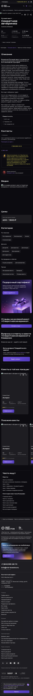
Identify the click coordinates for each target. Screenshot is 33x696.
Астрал (6, 398)
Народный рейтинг (6, 599)
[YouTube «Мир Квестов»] (10, 663)
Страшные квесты (6, 649)
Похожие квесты (12, 47)
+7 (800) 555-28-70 (9, 564)
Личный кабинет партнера (8, 643)
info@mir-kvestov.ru (10, 567)
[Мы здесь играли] (22, 15)
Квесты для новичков (7, 658)
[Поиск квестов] (23, 6)
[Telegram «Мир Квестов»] (6, 663)
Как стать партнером (6, 640)
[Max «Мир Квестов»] (18, 663)
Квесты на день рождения (8, 654)
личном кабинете (20, 352)
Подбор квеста (5, 595)
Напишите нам (10, 173)
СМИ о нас (4, 627)
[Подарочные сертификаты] (26, 6)
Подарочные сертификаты (8, 604)
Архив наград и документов (8, 612)
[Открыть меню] (30, 6)
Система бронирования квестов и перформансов (14, 638)
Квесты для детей (6, 651)
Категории (3, 47)
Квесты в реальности (7, 597)
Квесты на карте (5, 601)
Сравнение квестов (6, 610)
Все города (4, 606)
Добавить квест (5, 636)
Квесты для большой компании (9, 656)
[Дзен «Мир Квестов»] (14, 663)
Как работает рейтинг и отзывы (9, 621)
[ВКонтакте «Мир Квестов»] (2, 663)
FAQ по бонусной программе (8, 623)
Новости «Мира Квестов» (8, 625)
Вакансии (3, 614)
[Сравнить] (25, 15)
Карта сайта (4, 608)
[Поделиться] (31, 15)
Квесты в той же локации (24, 47)
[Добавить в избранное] (28, 15)
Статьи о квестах (5, 629)
